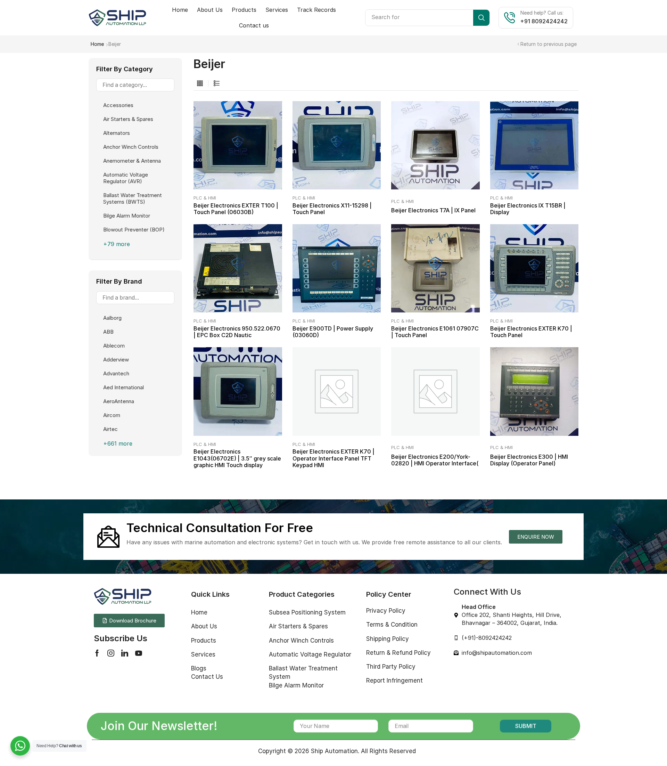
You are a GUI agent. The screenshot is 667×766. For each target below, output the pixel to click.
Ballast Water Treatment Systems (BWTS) (132, 198)
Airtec (110, 429)
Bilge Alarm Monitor (126, 215)
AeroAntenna (118, 401)
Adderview (116, 359)
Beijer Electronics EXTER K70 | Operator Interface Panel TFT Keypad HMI (333, 458)
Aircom (111, 415)
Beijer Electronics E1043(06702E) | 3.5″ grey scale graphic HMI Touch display (237, 458)
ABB (108, 331)
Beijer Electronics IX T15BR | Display (528, 208)
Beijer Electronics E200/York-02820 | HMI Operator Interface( (434, 460)
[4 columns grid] (199, 83)
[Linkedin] (124, 653)
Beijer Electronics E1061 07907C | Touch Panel (435, 332)
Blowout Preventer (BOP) (134, 229)
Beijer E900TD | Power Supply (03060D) (333, 332)
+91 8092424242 (544, 21)
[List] (216, 83)
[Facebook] (97, 653)
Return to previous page (548, 44)
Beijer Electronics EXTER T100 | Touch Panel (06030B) (235, 208)
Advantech (116, 373)
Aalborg (112, 318)
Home (97, 44)
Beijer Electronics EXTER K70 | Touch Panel (531, 332)
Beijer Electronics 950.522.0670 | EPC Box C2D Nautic (236, 332)
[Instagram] (110, 653)
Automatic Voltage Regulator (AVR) (125, 178)
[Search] (481, 18)
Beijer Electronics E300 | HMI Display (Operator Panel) (529, 460)
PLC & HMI (204, 198)
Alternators (116, 133)
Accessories (118, 105)
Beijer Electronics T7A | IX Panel (433, 210)
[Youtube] (138, 653)
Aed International (123, 387)
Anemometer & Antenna (132, 160)
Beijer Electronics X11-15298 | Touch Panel (332, 208)
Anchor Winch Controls (130, 147)
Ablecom (114, 345)
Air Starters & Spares (128, 119)
